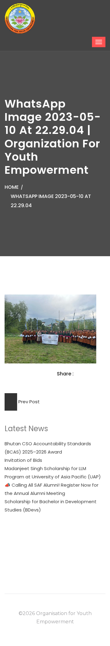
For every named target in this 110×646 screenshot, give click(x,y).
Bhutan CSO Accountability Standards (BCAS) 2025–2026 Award (48, 447)
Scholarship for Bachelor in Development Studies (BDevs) (51, 505)
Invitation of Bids (23, 460)
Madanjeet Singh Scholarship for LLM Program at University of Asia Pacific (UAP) (53, 472)
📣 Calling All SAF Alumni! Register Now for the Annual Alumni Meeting (51, 489)
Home (12, 187)
